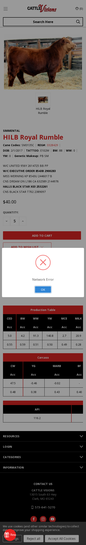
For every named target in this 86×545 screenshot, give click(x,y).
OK (43, 290)
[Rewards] (10, 535)
